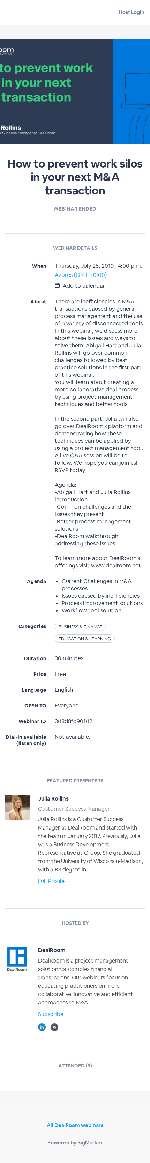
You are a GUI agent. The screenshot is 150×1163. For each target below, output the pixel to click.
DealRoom (52, 950)
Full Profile (51, 881)
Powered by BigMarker (75, 1142)
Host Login (131, 12)
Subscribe (50, 1014)
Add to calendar (83, 285)
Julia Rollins (53, 798)
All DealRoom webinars (75, 1125)
